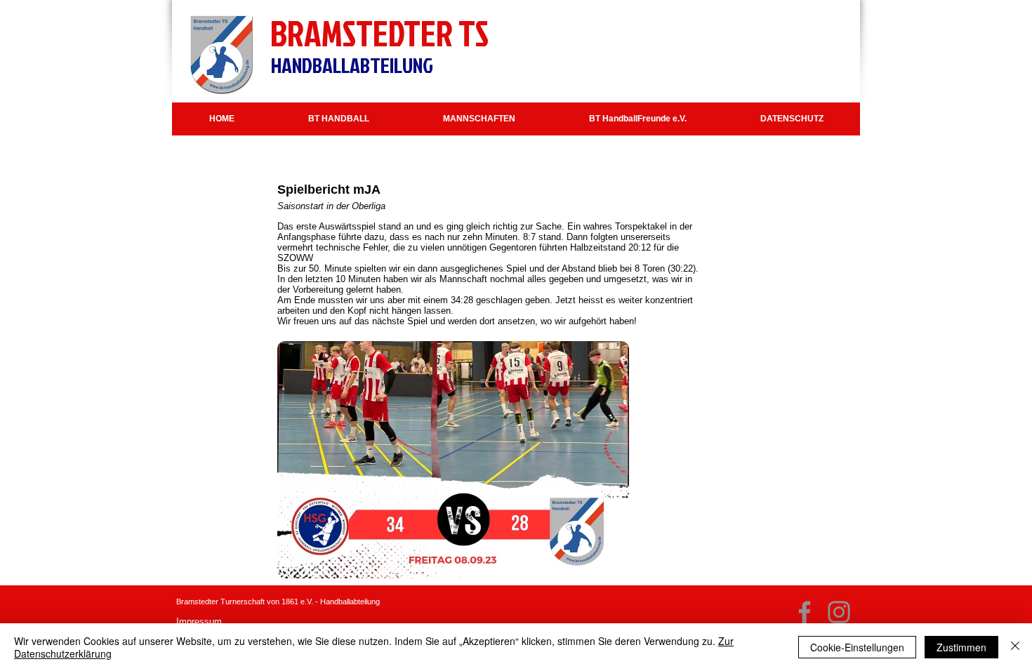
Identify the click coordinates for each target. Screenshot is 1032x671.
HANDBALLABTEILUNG (352, 65)
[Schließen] (1015, 647)
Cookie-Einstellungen (857, 647)
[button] (338, 118)
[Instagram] (839, 612)
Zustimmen (961, 647)
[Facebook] (804, 612)
